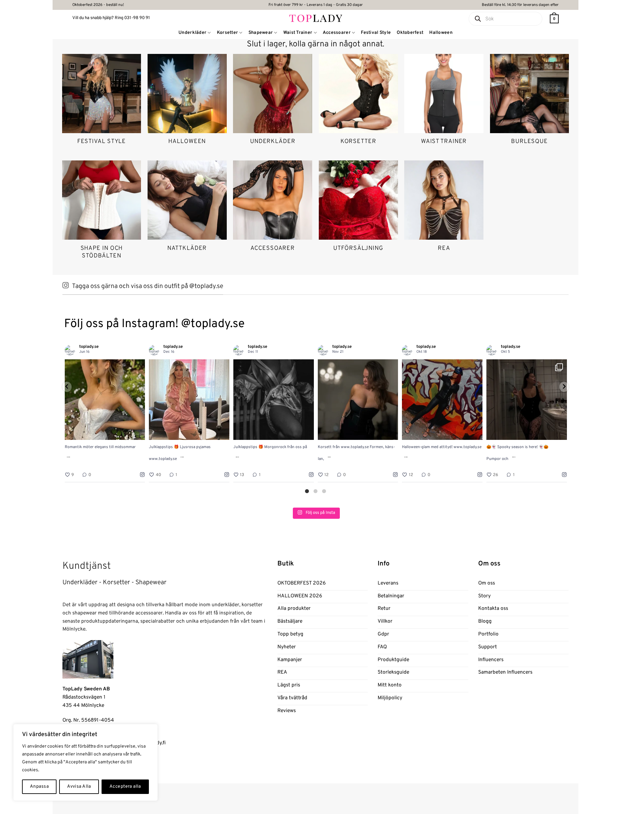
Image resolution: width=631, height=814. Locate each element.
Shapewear (260, 33)
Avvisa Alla (79, 786)
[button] (554, 19)
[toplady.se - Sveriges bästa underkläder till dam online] (316, 17)
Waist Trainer (298, 33)
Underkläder (192, 33)
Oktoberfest (410, 33)
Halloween (441, 33)
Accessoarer (337, 33)
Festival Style (376, 33)
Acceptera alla (125, 786)
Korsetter (227, 33)
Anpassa (39, 786)
